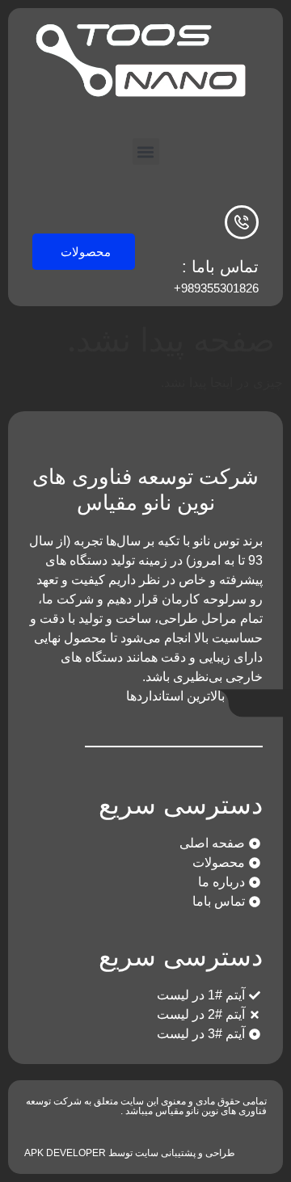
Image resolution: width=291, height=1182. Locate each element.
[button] (146, 151)
